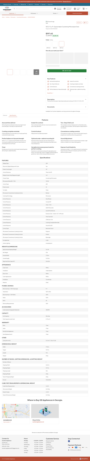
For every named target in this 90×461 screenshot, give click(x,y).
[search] (32, 8)
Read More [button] (49, 93)
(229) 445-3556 (5, 446)
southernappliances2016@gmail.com (10, 448)
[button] (67, 9)
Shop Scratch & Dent (77, 13)
